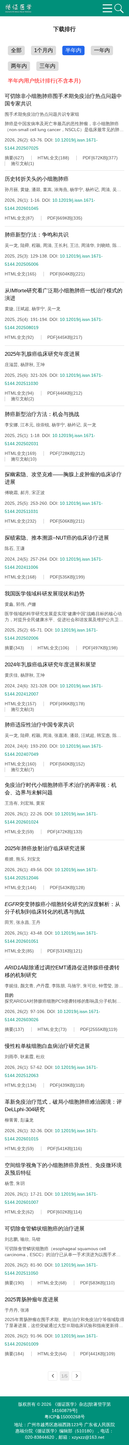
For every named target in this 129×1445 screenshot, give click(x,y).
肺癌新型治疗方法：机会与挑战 (42, 414)
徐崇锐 (42, 424)
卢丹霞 (42, 985)
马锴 (36, 1239)
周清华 (87, 245)
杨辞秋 (27, 364)
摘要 (9, 158)
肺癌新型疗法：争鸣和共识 (37, 235)
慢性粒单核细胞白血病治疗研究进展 (47, 1046)
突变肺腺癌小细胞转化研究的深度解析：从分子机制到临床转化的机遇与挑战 (62, 908)
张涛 (24, 1310)
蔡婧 (9, 858)
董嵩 (47, 189)
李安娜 (11, 424)
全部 (16, 50)
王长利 (60, 245)
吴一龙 (11, 245)
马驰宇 (73, 985)
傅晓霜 (11, 492)
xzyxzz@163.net (88, 1437)
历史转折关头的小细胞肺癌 (37, 179)
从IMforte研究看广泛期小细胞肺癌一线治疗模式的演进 (63, 294)
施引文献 (19, 163)
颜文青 (27, 985)
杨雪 (9, 1183)
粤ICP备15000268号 (64, 1416)
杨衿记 (92, 189)
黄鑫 (9, 604)
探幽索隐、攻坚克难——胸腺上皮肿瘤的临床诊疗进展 (63, 478)
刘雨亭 (11, 1056)
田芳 (9, 922)
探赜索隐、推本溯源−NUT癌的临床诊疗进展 (57, 538)
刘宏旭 (27, 803)
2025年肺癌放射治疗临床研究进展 (45, 848)
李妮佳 (11, 985)
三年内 (47, 66)
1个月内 (43, 50)
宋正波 (38, 492)
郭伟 (20, 604)
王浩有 (11, 803)
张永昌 (22, 922)
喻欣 (24, 1239)
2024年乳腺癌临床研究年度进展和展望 (50, 665)
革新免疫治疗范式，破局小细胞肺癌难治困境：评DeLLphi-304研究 (63, 1105)
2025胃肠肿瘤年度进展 (32, 1300)
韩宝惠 (103, 735)
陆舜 (24, 245)
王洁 (74, 245)
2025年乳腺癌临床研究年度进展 (42, 354)
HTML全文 (48, 158)
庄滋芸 (11, 364)
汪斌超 (22, 308)
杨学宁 (76, 189)
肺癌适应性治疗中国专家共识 (39, 725)
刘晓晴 (103, 245)
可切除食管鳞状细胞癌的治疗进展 (45, 1229)
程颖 (36, 245)
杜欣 (40, 1056)
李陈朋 (58, 985)
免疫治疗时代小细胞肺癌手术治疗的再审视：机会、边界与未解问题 (60, 789)
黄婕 (24, 189)
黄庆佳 (11, 675)
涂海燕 (60, 189)
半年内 (73, 50)
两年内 (19, 66)
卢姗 (31, 604)
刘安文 (33, 858)
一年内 (102, 50)
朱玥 (20, 1183)
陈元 (116, 245)
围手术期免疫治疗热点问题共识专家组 (42, 114)
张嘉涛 (60, 735)
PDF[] (95, 158)
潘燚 (36, 189)
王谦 (20, 548)
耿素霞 (27, 1056)
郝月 (24, 492)
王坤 (40, 364)
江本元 (27, 424)
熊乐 (20, 858)
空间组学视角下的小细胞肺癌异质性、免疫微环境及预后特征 (63, 1169)
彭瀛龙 (27, 1119)
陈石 (9, 548)
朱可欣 (89, 985)
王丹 (36, 922)
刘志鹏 (11, 1239)
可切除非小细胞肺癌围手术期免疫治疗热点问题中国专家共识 (63, 100)
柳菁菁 (11, 1119)
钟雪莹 (105, 985)
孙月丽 (11, 189)
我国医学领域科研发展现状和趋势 (45, 594)
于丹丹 (11, 1310)
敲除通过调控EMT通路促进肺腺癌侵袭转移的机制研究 (62, 971)
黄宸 (40, 803)
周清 (105, 189)
